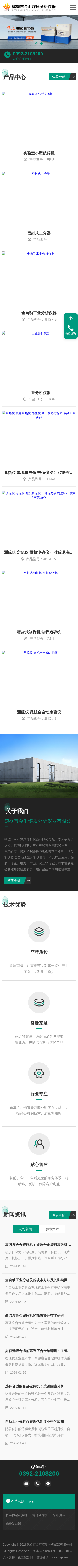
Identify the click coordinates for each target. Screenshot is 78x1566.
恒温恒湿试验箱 (16, 1515)
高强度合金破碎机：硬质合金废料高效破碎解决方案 (39, 1244)
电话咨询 (70, 333)
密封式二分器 (39, 233)
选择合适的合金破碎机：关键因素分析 (34, 1386)
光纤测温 (59, 1515)
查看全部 (58, 77)
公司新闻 (25, 1229)
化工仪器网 (25, 1557)
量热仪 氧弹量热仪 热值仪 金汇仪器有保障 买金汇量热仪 (40, 472)
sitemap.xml (60, 1557)
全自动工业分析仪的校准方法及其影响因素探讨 (39, 1280)
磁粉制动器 (13, 1523)
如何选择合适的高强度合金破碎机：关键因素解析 (39, 1351)
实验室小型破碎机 (39, 153)
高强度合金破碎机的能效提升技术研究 (34, 1315)
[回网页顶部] (70, 318)
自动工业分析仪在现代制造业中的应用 (34, 1421)
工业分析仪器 (39, 393)
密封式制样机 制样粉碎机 (39, 632)
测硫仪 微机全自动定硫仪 (39, 712)
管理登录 (42, 1557)
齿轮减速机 (39, 1515)
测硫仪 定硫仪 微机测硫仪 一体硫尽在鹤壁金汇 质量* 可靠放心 (40, 552)
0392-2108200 (28, 54)
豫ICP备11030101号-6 (60, 1551)
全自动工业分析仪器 (39, 313)
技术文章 (52, 1229)
